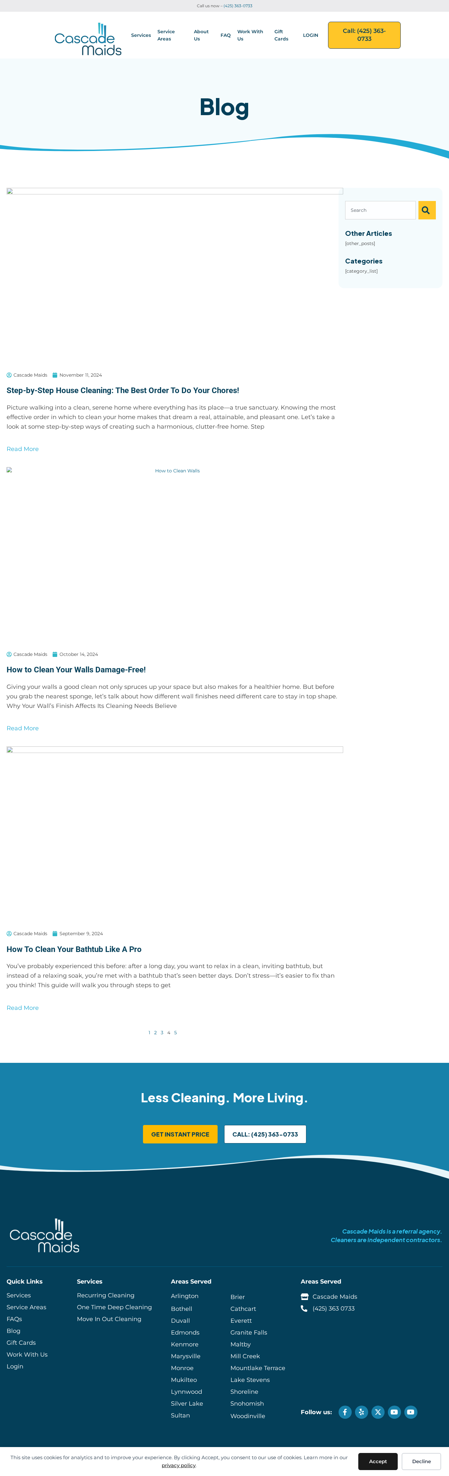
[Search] (427, 210)
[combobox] (380, 210)
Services (141, 35)
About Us (201, 35)
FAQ (226, 35)
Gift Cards (281, 35)
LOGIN (310, 35)
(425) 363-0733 (238, 5)
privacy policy (179, 1465)
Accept (378, 1461)
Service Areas (166, 35)
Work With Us (250, 35)
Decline (421, 1461)
